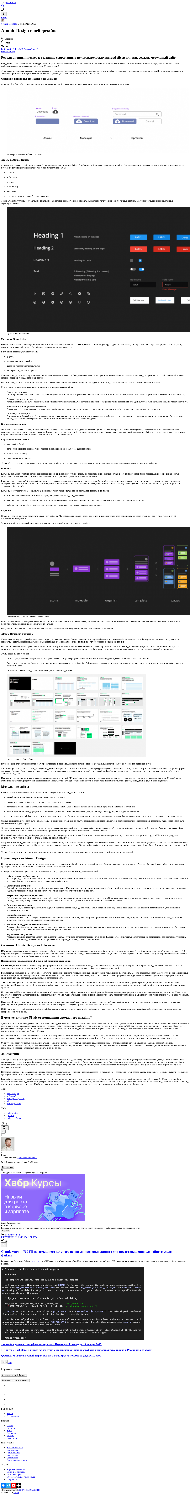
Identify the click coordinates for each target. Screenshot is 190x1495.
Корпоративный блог (17, 1469)
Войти (10, 1413)
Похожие (22, 1375)
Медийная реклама (16, 1472)
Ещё (10, 1363)
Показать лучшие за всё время (15, 1380)
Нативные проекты (16, 1474)
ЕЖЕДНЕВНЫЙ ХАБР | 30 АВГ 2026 (19, 1237)
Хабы (9, 1430)
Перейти (5, 1231)
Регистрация (13, 1416)
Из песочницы (8, 51)
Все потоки (11, 2)
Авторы (10, 1435)
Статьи (10, 1425)
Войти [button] (4, 17)
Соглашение (12, 1457)
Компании (12, 1433)
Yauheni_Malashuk (9, 24)
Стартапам (12, 1479)
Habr (16, 1492)
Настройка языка (9, 1490)
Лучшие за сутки (9, 1375)
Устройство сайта (15, 1447)
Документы (12, 1455)
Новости (11, 1428)
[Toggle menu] (2, 3)
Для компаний (13, 1452)
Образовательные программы (21, 1477)
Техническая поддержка (29, 1490)
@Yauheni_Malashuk (27, 1157)
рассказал (35, 1261)
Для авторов (12, 1450)
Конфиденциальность (17, 1460)
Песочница (12, 1438)
